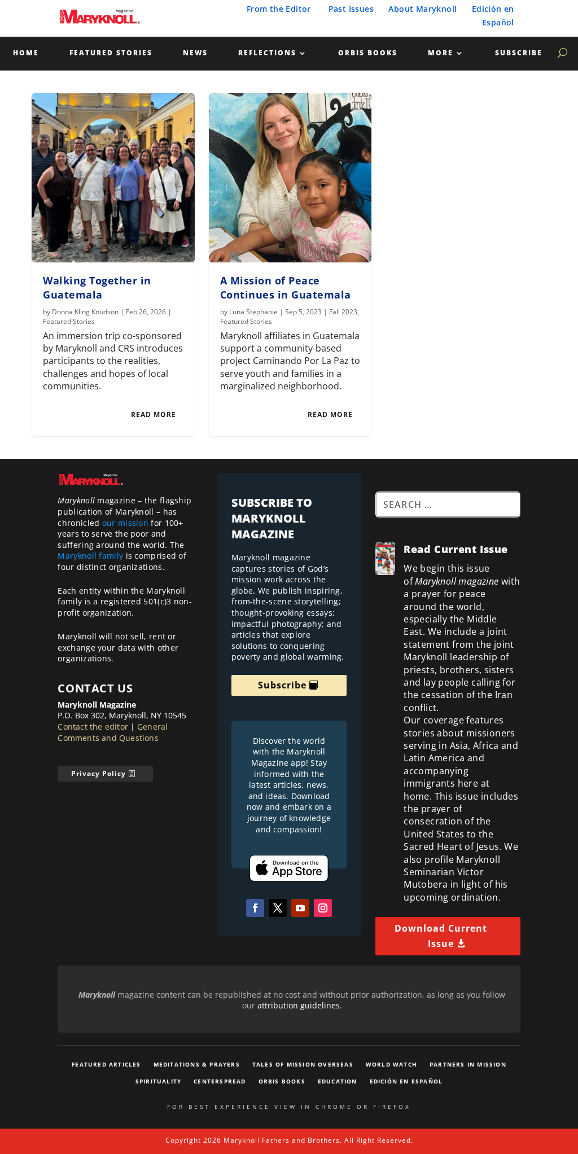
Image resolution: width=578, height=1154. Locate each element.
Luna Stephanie (253, 312)
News (195, 53)
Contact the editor (93, 726)
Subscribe (518, 53)
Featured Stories (110, 53)
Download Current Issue (441, 936)
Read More (153, 414)
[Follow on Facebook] (255, 908)
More (440, 53)
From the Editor (279, 8)
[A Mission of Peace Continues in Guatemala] (290, 177)
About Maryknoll (422, 8)
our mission (125, 522)
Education (337, 1081)
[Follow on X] (278, 908)
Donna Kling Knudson (85, 312)
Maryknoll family (90, 555)
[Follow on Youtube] (300, 908)
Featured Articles (106, 1064)
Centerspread (220, 1081)
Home (26, 53)
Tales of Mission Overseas (302, 1064)
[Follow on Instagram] (323, 908)
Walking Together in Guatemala (97, 287)
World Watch (391, 1064)
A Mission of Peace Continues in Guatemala (285, 287)
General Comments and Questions (113, 732)
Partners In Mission (468, 1064)
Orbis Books (367, 53)
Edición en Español (406, 1081)
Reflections (267, 53)
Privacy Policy (98, 773)
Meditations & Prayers (197, 1064)
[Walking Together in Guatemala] (113, 177)
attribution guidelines (298, 1005)
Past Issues (351, 8)
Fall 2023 (343, 312)
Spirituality (158, 1081)
